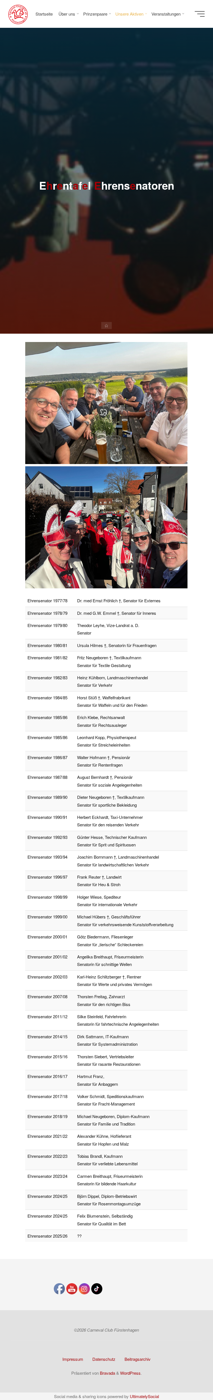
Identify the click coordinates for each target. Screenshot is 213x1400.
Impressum (72, 1359)
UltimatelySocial (144, 1396)
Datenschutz (103, 1359)
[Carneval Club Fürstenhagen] (18, 14)
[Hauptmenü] (200, 14)
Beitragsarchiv (138, 1359)
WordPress (130, 1373)
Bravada (107, 1373)
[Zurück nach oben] (191, 1378)
